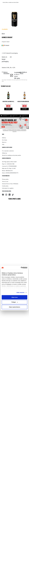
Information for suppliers (8, 188)
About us (4, 142)
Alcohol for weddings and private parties (11, 155)
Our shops (4, 140)
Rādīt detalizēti (20, 292)
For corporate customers (8, 150)
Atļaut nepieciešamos (14, 307)
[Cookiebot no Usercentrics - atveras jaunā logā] (20, 268)
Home (4, 2)
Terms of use (5, 181)
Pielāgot (14, 302)
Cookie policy (5, 186)
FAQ (3, 144)
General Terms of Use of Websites (10, 183)
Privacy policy (5, 179)
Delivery (4, 137)
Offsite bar (4, 153)
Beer (18, 2)
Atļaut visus (14, 297)
